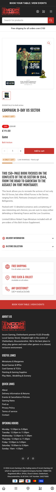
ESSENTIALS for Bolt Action (12, 105)
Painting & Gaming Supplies (14, 372)
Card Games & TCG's (11, 368)
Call (13, 291)
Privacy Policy (8, 408)
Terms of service (9, 411)
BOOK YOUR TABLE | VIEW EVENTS (28, 3)
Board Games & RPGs (11, 365)
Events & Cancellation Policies (16, 397)
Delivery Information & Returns (16, 393)
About (4, 390)
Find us (5, 404)
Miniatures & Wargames (13, 361)
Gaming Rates (8, 400)
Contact (5, 415)
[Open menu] (51, 11)
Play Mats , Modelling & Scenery (16, 376)
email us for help (23, 291)
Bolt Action (7, 142)
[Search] (51, 20)
